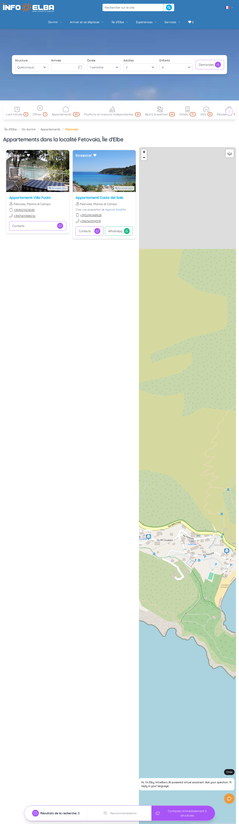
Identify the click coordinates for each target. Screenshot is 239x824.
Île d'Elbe (118, 22)
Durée (91, 60)
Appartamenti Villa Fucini (29, 197)
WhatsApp (115, 231)
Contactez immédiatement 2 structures (187, 813)
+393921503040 (24, 210)
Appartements (50, 129)
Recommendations (123, 813)
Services (170, 22)
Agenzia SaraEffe (115, 209)
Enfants (164, 60)
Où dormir (29, 129)
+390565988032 (24, 216)
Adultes (128, 60)
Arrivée (56, 60)
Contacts (18, 226)
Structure (21, 60)
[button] (227, 552)
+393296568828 (91, 215)
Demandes (206, 64)
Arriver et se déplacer (85, 22)
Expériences (144, 22)
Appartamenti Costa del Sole (99, 197)
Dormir (53, 22)
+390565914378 (90, 221)
